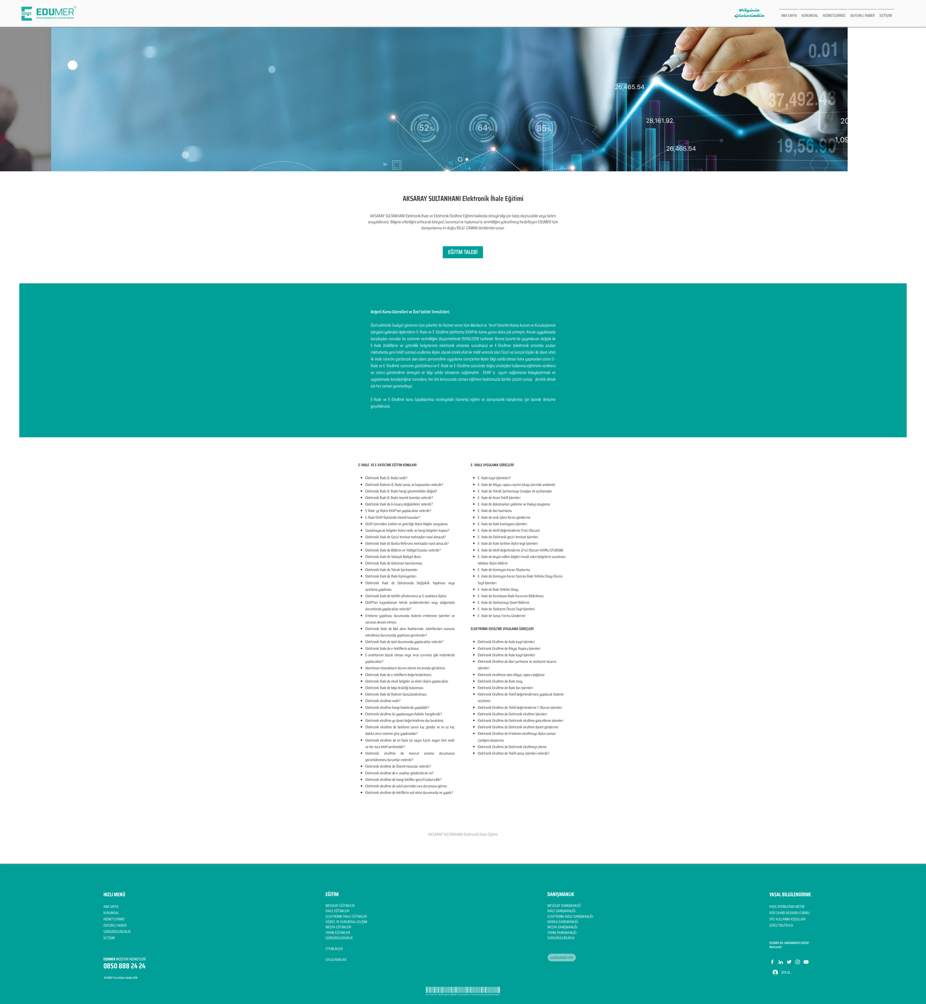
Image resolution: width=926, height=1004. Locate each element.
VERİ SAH (775, 913)
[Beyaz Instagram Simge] (798, 962)
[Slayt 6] (460, 159)
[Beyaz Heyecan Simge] (789, 962)
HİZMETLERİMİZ (114, 919)
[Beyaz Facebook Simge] (772, 962)
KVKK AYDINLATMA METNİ (786, 907)
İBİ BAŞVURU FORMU (796, 913)
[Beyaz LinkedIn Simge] (781, 962)
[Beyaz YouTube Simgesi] (806, 962)
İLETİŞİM (109, 938)
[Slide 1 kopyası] (466, 159)
